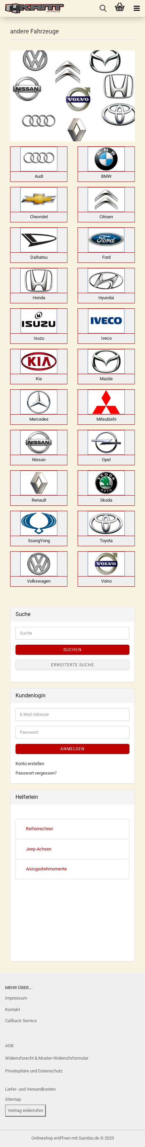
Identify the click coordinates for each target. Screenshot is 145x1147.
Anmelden (72, 749)
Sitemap (13, 1099)
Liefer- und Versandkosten (30, 1089)
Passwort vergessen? (36, 773)
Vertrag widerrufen (25, 1110)
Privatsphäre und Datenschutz (33, 1070)
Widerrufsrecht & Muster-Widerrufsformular (46, 1058)
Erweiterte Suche (72, 665)
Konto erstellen (30, 763)
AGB (9, 1045)
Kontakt (12, 1009)
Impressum (16, 998)
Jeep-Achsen (38, 848)
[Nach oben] (18, 1137)
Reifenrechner (39, 828)
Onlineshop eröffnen (50, 1138)
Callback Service (21, 1020)
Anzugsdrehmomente (46, 868)
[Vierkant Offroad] (32, 8)
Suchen (72, 649)
